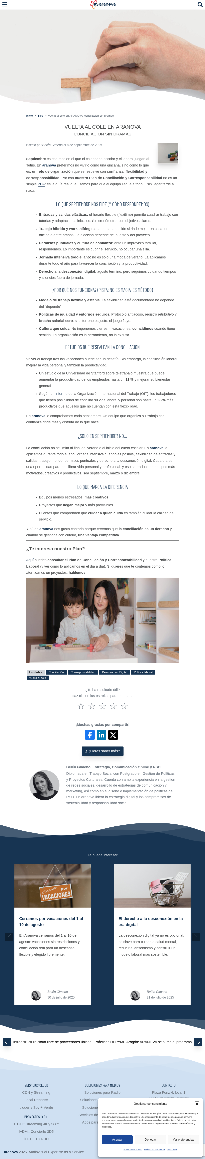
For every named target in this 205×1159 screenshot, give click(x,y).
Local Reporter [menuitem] (36, 1100)
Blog (40, 115)
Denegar (150, 1139)
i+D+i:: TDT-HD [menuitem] (36, 1139)
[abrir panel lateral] (5, 4)
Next (196, 937)
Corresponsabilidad (83, 672)
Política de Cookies (133, 1149)
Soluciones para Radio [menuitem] (102, 1092)
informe (61, 394)
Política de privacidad (154, 1149)
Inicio (29, 115)
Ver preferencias (183, 1139)
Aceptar (117, 1139)
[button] (197, 1104)
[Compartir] (90, 735)
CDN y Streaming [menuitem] (36, 1092)
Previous (9, 937)
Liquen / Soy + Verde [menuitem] (36, 1108)
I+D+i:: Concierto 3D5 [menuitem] (36, 1132)
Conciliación (56, 672)
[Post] (113, 735)
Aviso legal (172, 1149)
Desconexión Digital (114, 672)
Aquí (30, 560)
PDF (41, 184)
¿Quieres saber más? (102, 751)
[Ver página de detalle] (52, 886)
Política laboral (143, 672)
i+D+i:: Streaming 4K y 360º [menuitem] (36, 1124)
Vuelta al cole (37, 677)
